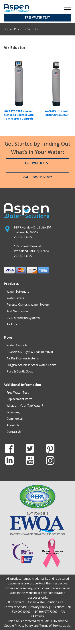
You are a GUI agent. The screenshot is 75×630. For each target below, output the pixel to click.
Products (20, 29)
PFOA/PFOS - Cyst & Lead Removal (30, 352)
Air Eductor (14, 324)
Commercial (15, 419)
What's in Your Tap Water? (25, 406)
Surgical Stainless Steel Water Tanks (31, 365)
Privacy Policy (24, 626)
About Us (13, 425)
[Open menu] (67, 8)
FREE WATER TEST (37, 17)
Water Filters (15, 298)
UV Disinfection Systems (23, 318)
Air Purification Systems (23, 358)
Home (8, 29)
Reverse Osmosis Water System (28, 305)
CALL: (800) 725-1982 (37, 177)
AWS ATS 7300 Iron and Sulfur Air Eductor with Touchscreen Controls (19, 114)
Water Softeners (18, 291)
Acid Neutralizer (17, 311)
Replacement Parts (19, 399)
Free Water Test (18, 392)
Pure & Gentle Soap (20, 371)
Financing (13, 412)
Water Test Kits (17, 345)
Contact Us (14, 432)
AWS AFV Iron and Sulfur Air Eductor (56, 113)
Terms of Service (50, 626)
